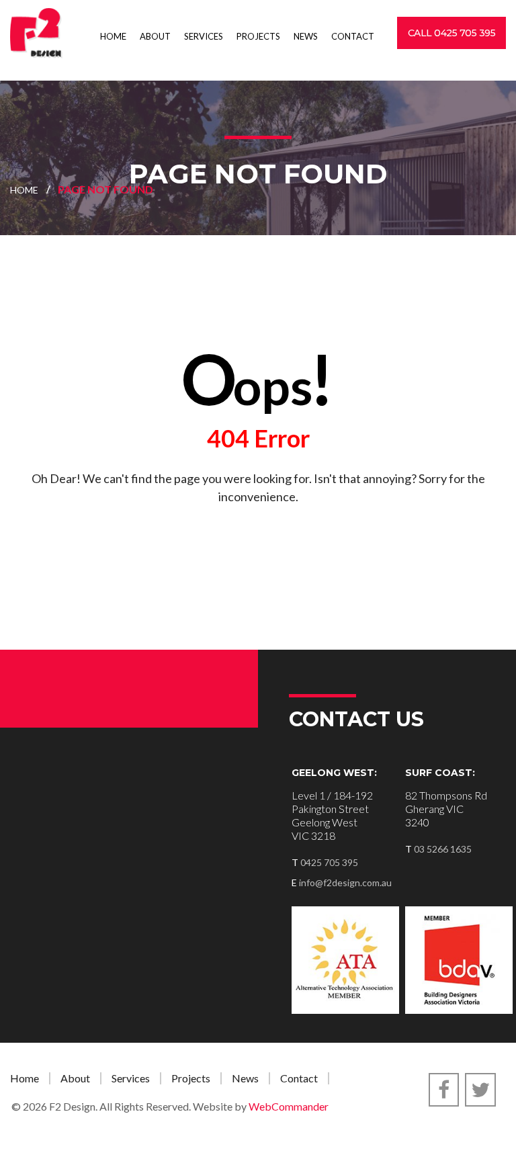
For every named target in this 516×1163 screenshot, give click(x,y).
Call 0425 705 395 (452, 33)
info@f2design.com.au (345, 882)
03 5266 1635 (443, 849)
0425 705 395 (329, 862)
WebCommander (289, 1106)
